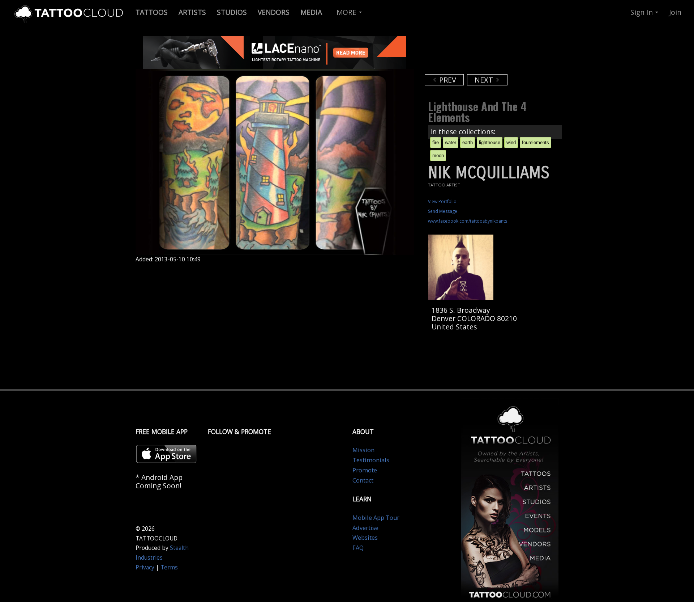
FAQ (358, 548)
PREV (446, 80)
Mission (363, 450)
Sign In (642, 12)
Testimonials (370, 460)
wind (511, 142)
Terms (169, 567)
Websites (365, 538)
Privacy (145, 567)
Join (675, 12)
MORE (347, 12)
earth (467, 142)
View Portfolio (442, 201)
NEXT (485, 80)
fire (435, 142)
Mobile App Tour (375, 518)
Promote (364, 470)
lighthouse (489, 142)
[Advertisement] (482, 54)
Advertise (365, 528)
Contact (362, 480)
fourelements (535, 142)
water (450, 142)
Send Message (442, 211)
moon (438, 155)
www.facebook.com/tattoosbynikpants (467, 221)
